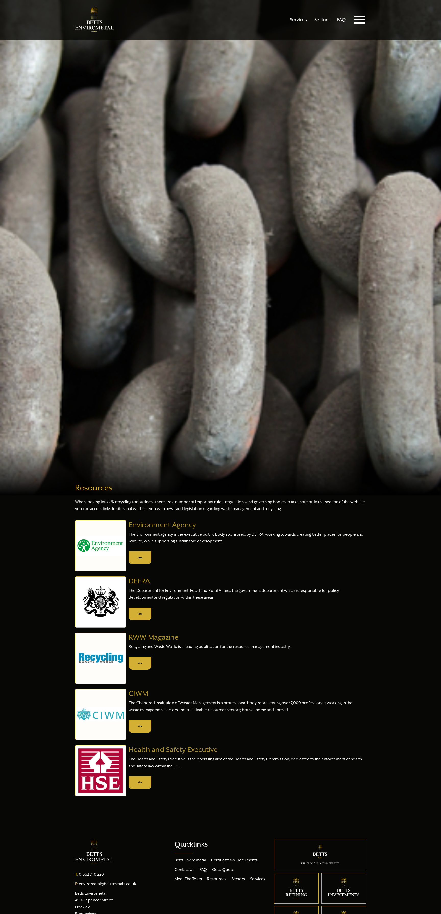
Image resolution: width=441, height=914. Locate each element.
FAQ (341, 19)
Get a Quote (223, 869)
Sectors (321, 19)
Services (298, 19)
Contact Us (184, 869)
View (140, 557)
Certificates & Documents (234, 860)
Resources (216, 879)
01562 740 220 (89, 874)
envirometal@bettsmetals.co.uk (105, 884)
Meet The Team (188, 879)
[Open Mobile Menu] (359, 20)
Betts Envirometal (190, 860)
